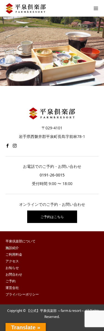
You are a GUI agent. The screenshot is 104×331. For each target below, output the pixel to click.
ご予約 (11, 281)
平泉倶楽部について (20, 241)
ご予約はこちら (52, 216)
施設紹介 (12, 247)
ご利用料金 (14, 254)
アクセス (12, 261)
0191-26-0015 (52, 175)
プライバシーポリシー (22, 294)
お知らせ (12, 267)
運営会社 (12, 287)
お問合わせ (14, 274)
